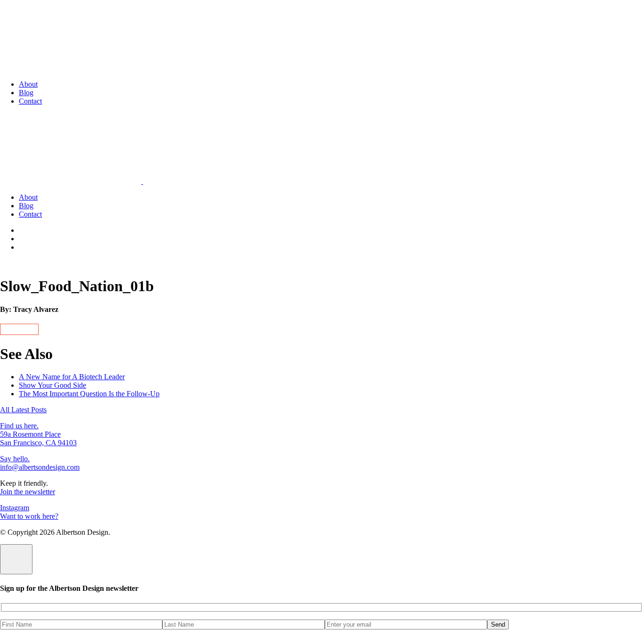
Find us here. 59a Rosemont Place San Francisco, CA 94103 (38, 434)
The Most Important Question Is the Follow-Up (89, 394)
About (28, 84)
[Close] (16, 559)
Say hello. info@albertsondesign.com (40, 463)
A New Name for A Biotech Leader (72, 377)
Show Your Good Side (52, 385)
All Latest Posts (23, 410)
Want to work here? (29, 516)
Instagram (14, 508)
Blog (26, 93)
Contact (30, 101)
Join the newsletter (27, 492)
